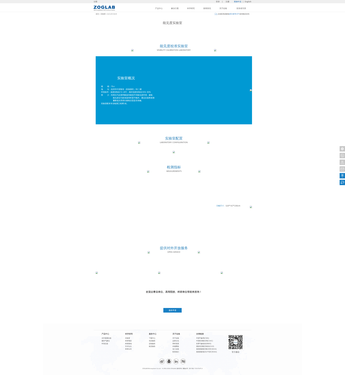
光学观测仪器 (106, 338)
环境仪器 (105, 343)
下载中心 (152, 338)
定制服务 (152, 343)
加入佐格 (175, 349)
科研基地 (128, 343)
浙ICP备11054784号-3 (196, 368)
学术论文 (128, 346)
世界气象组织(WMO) (203, 343)
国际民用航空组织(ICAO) (205, 346)
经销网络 (175, 346)
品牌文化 (175, 341)
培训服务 (152, 341)
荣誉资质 (175, 343)
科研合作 (128, 349)
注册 (228, 1)
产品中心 (159, 8)
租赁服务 (152, 346)
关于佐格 (223, 8)
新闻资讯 (207, 8)
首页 (97, 14)
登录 (218, 1)
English (248, 1)
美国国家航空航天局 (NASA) (206, 349)
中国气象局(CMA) (202, 338)
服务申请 (172, 310)
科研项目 (128, 341)
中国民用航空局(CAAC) (204, 341)
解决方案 (175, 8)
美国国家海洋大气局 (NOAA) (206, 352)
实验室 (103, 14)
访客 (95, 1)
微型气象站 (106, 341)
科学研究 (191, 8)
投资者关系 (241, 8)
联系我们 (175, 352)
